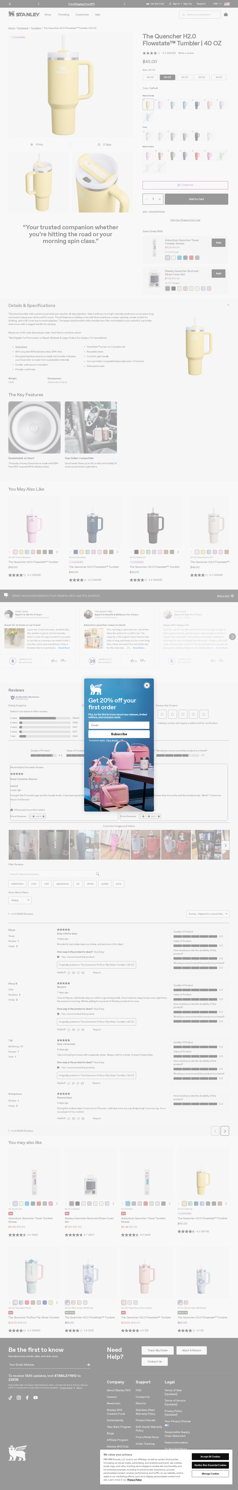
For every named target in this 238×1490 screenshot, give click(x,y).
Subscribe (119, 734)
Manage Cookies (210, 1473)
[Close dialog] (147, 685)
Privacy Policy (134, 1480)
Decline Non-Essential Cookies (210, 1465)
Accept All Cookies (210, 1456)
